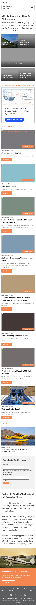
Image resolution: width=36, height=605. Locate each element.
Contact (26, 589)
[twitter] (15, 595)
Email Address (7, 474)
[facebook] (11, 595)
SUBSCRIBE (8, 582)
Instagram (5, 464)
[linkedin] (25, 595)
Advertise (20, 589)
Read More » (6, 159)
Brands (3, 2)
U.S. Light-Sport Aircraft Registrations (17, 85)
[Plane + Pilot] (11, 7)
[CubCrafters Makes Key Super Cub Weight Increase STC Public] (18, 436)
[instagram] (20, 595)
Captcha (5, 480)
